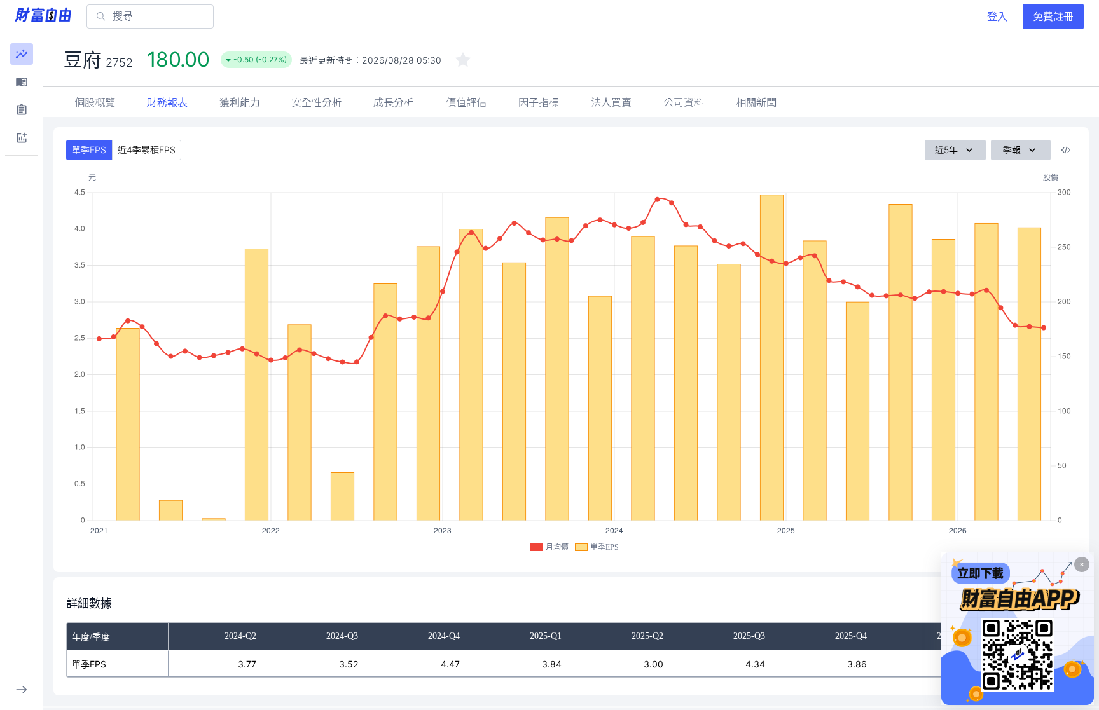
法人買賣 (611, 102)
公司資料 (683, 102)
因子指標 (538, 102)
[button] (21, 54)
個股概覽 (94, 102)
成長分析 (393, 102)
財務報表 (167, 102)
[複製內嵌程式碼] (1066, 150)
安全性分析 (316, 102)
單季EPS (89, 149)
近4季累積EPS (147, 149)
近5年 (946, 149)
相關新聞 (756, 102)
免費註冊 (1053, 16)
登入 (997, 16)
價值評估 (466, 102)
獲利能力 (239, 102)
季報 (1012, 149)
